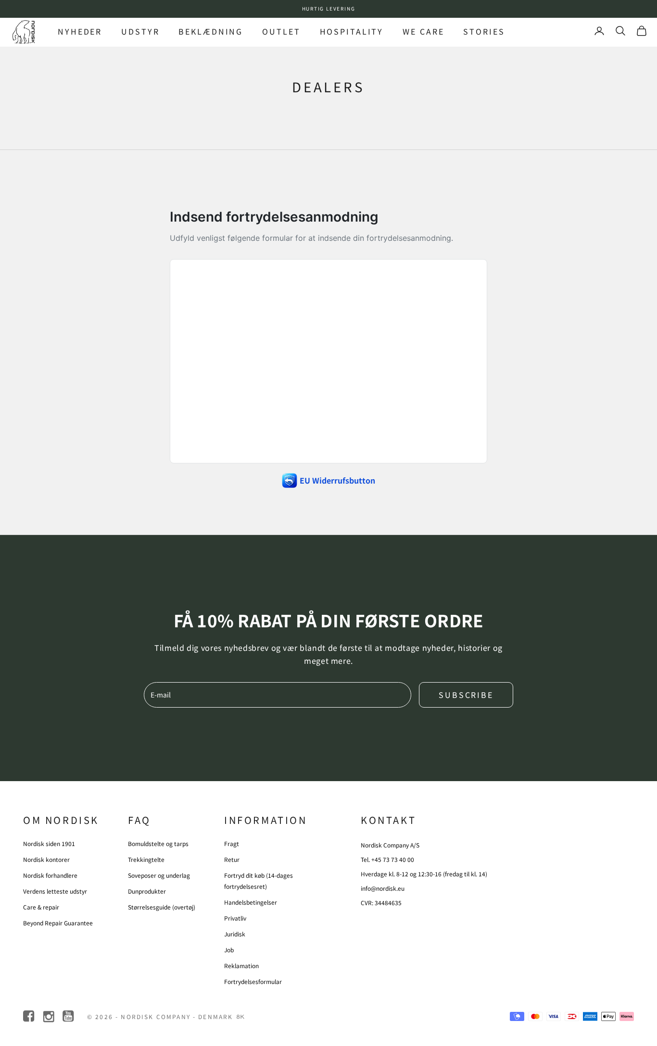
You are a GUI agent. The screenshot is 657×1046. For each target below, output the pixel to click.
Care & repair (41, 907)
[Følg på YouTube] (69, 1016)
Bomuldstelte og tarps (158, 843)
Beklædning (210, 31)
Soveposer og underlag (159, 875)
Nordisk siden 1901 (49, 843)
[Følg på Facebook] (29, 1016)
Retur (232, 859)
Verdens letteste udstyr (55, 891)
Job (229, 950)
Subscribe (466, 694)
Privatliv (235, 918)
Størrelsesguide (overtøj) (161, 907)
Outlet (281, 31)
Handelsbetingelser (250, 902)
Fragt (231, 843)
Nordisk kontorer (46, 859)
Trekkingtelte (146, 859)
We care (423, 31)
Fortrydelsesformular (253, 981)
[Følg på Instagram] (49, 1016)
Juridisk (234, 934)
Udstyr (140, 31)
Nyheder (80, 31)
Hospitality (352, 31)
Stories (484, 31)
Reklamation (241, 965)
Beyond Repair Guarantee (58, 923)
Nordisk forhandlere (50, 875)
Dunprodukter (147, 891)
